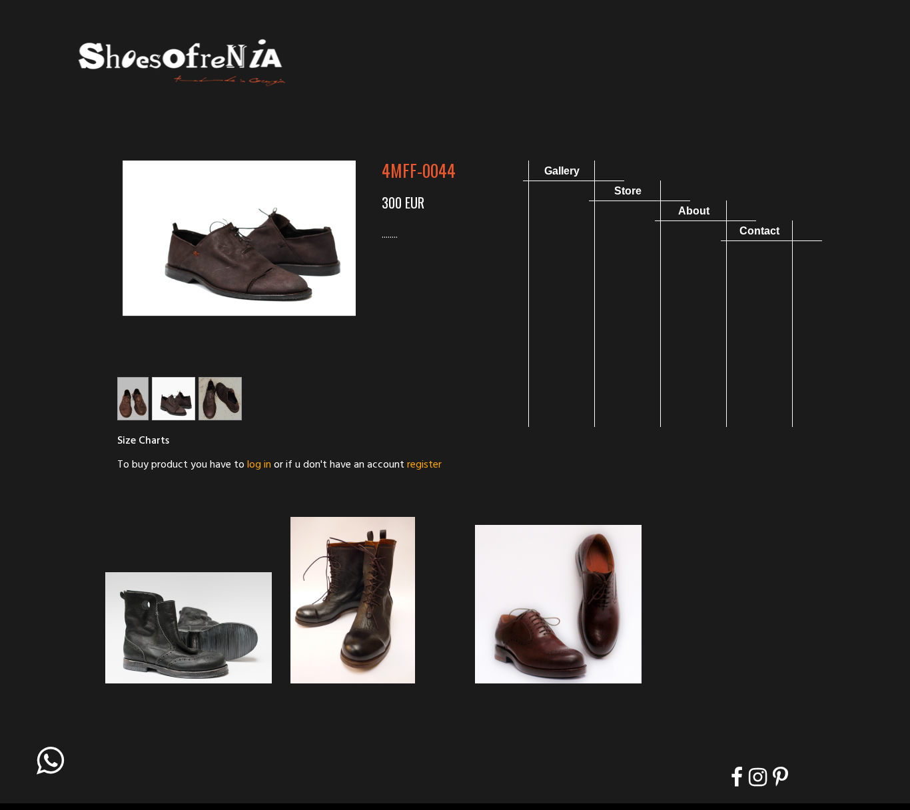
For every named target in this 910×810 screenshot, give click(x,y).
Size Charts (143, 441)
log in (259, 465)
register (424, 465)
